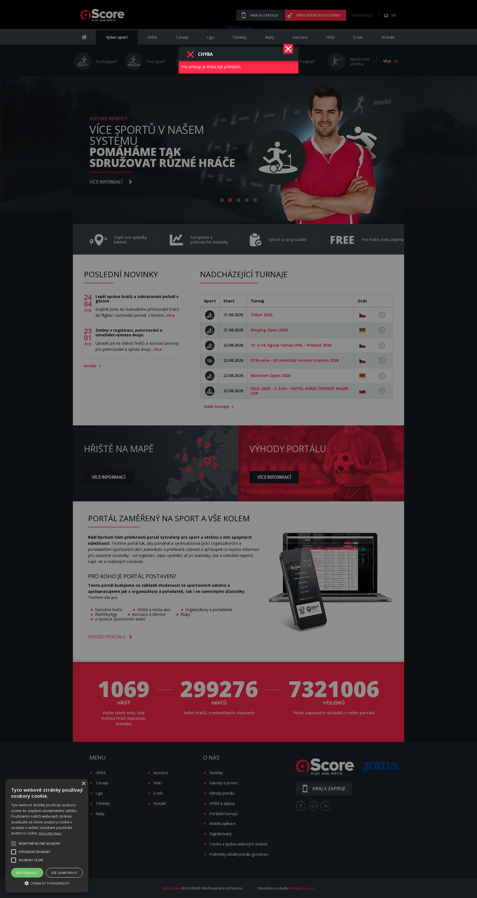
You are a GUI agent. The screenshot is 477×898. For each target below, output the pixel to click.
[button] (47, 882)
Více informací (50, 833)
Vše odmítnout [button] (64, 873)
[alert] (47, 835)
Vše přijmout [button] (27, 873)
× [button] (83, 784)
